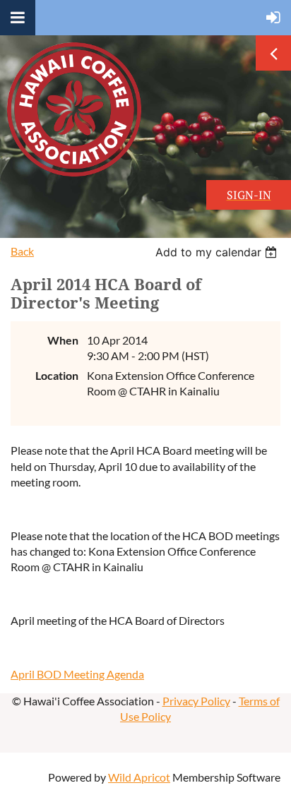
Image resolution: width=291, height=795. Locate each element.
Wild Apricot (139, 777)
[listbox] (217, 252)
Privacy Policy (196, 700)
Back (22, 251)
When (62, 340)
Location (56, 375)
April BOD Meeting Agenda (77, 674)
